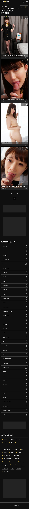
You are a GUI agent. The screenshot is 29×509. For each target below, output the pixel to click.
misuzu (5, 461)
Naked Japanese (15, 359)
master (5, 452)
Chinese (15, 247)
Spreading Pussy (15, 312)
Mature (15, 256)
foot (13, 468)
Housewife (15, 307)
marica (19, 452)
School (15, 346)
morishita (17, 458)
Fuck (15, 342)
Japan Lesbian (15, 411)
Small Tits (15, 368)
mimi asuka (16, 455)
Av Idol (15, 372)
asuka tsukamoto (7, 458)
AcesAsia (5, 2)
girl (12, 446)
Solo (15, 303)
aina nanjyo (22, 461)
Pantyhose (15, 338)
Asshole (15, 333)
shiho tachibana (7, 455)
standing (19, 468)
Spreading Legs (15, 402)
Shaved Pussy (15, 269)
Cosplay (15, 273)
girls (18, 446)
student (23, 465)
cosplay (5, 439)
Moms (15, 398)
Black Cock (15, 299)
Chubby (15, 329)
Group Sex (15, 407)
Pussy (15, 294)
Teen (15, 251)
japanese (15, 449)
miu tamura (6, 471)
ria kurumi (6, 468)
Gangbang (15, 389)
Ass (15, 415)
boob (19, 439)
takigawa (6, 465)
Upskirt (15, 385)
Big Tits (15, 264)
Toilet (15, 394)
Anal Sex (15, 290)
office (11, 443)
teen (22, 449)
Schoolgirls (15, 260)
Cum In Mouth (15, 316)
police (5, 443)
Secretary (15, 320)
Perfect (15, 381)
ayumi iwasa (13, 461)
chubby (12, 439)
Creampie (15, 286)
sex (12, 465)
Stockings (15, 363)
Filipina (15, 376)
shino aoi (6, 446)
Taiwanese (15, 325)
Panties (15, 350)
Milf (15, 355)
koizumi (12, 452)
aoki (17, 443)
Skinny (15, 281)
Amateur (15, 277)
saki (17, 465)
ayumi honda (7, 449)
